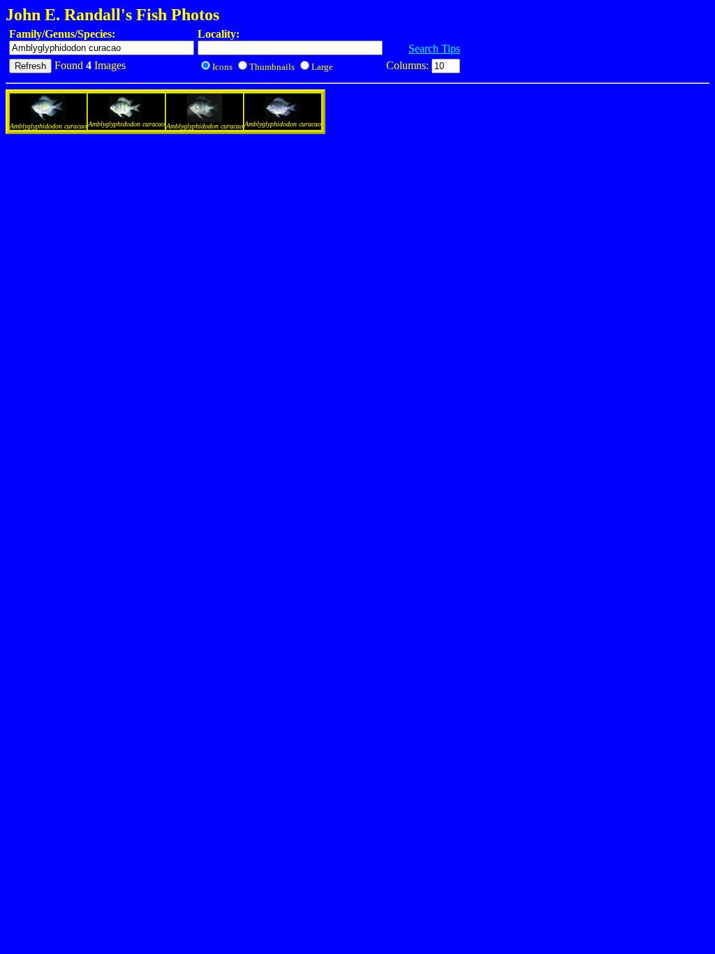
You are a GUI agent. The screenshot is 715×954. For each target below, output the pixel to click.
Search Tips (434, 48)
